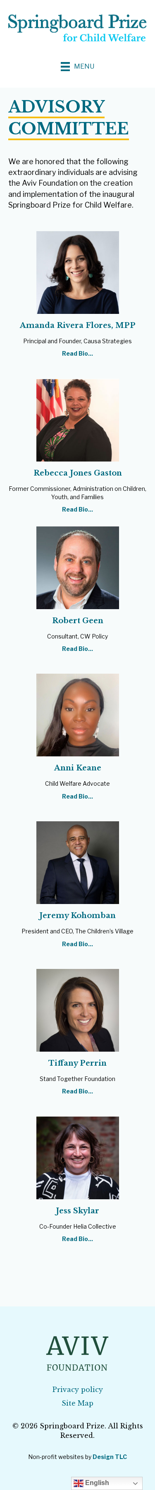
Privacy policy (77, 1389)
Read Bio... (77, 353)
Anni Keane (77, 768)
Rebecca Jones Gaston (77, 473)
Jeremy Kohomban (77, 915)
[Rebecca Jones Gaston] (77, 419)
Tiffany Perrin (77, 1063)
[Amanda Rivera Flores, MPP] (77, 271)
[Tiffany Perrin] (77, 1009)
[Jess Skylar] (77, 1157)
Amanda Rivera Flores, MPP (78, 325)
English (96, 1482)
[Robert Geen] (77, 566)
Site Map (77, 1403)
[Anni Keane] (77, 714)
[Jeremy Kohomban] (77, 862)
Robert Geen (77, 620)
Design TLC (110, 1456)
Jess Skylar (77, 1210)
